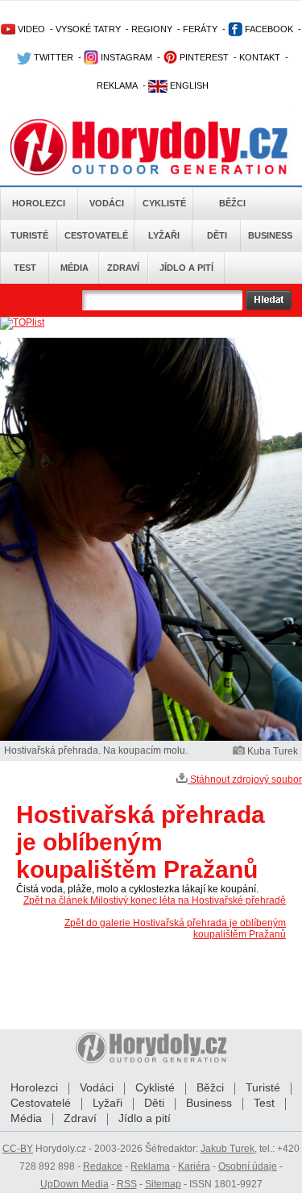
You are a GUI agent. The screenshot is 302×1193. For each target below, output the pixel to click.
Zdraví (123, 267)
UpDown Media (74, 1184)
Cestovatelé (96, 235)
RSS (127, 1184)
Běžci (232, 203)
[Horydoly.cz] (151, 144)
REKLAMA (117, 85)
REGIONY (151, 29)
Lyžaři (164, 235)
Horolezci (38, 203)
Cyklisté (164, 203)
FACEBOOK (267, 29)
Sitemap (163, 1184)
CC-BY (17, 1148)
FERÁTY (200, 29)
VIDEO (30, 29)
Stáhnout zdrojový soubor (245, 779)
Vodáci (106, 203)
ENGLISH (188, 85)
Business (270, 235)
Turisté (29, 235)
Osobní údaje (247, 1166)
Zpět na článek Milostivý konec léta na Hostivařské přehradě (154, 900)
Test (25, 267)
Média (74, 267)
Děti (217, 235)
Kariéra (194, 1166)
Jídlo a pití (186, 267)
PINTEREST (203, 57)
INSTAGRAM (125, 57)
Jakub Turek (227, 1148)
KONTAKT (259, 57)
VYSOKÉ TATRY (88, 29)
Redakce (102, 1166)
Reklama (150, 1166)
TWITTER (52, 57)
